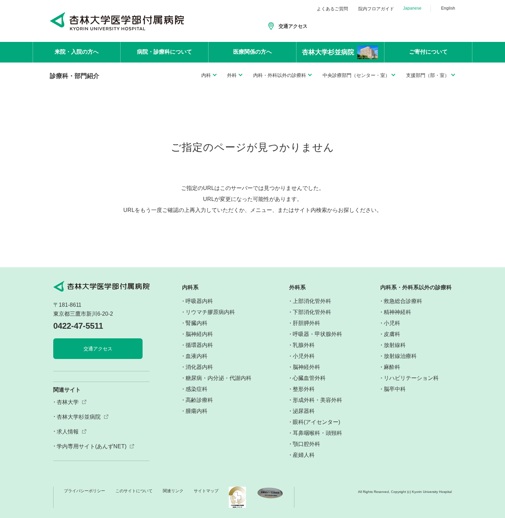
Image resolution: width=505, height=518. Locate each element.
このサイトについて (134, 490)
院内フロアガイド (376, 8)
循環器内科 (199, 345)
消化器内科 (199, 367)
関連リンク (173, 490)
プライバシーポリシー (84, 490)
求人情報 (68, 432)
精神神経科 (397, 312)
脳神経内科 (199, 334)
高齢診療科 (199, 400)
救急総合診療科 (403, 301)
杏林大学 (68, 402)
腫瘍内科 (196, 411)
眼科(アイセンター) (316, 422)
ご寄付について (428, 52)
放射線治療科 (400, 356)
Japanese (412, 8)
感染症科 (196, 389)
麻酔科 (392, 367)
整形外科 (304, 389)
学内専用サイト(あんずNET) (91, 446)
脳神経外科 (306, 367)
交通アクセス (293, 26)
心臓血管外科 (309, 378)
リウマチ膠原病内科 (210, 312)
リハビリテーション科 (411, 378)
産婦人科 (304, 455)
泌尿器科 (304, 411)
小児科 (392, 323)
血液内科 (196, 356)
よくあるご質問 (332, 8)
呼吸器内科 (199, 301)
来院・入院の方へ (77, 52)
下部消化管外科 (312, 312)
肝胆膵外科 (306, 323)
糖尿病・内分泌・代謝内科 (218, 378)
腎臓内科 (196, 323)
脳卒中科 (395, 389)
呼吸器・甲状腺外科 (317, 334)
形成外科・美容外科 (317, 400)
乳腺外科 (304, 345)
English (448, 8)
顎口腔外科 (306, 444)
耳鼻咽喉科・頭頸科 (317, 433)
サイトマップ (206, 490)
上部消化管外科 (312, 301)
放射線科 (395, 345)
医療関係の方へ (252, 52)
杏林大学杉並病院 (79, 417)
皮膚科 (392, 334)
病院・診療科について (164, 52)
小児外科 (304, 356)
